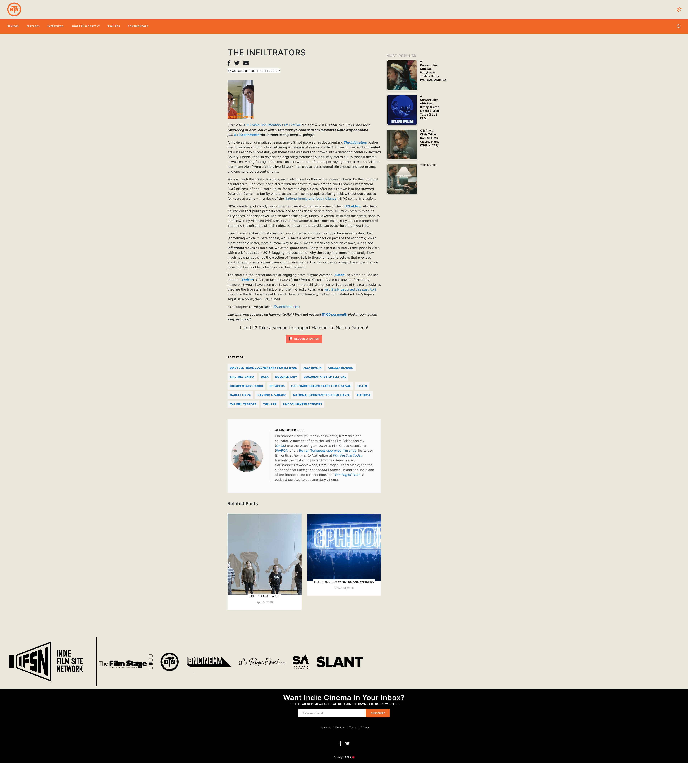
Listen (362, 386)
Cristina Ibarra (242, 377)
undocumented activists (302, 404)
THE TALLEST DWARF (264, 596)
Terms (352, 727)
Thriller (269, 404)
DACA (265, 377)
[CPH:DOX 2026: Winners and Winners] (344, 555)
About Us (325, 727)
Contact (340, 727)
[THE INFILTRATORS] (250, 456)
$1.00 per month (246, 135)
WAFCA (282, 450)
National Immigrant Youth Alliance (310, 198)
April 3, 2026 (264, 602)
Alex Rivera (312, 367)
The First (363, 395)
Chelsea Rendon (340, 367)
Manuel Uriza (240, 395)
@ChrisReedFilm (286, 307)
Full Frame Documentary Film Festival (272, 125)
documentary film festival (325, 377)
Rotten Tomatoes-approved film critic (327, 450)
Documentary (286, 377)
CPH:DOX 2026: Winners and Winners (344, 582)
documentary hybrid (246, 386)
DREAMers (353, 206)
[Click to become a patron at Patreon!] (304, 338)
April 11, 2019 (269, 70)
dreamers (277, 386)
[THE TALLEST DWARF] (265, 562)
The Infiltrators (243, 404)
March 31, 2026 (344, 588)
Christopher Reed (244, 70)
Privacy (365, 727)
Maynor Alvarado (271, 395)
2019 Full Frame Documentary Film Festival (263, 367)
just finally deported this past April (350, 289)
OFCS (280, 446)
